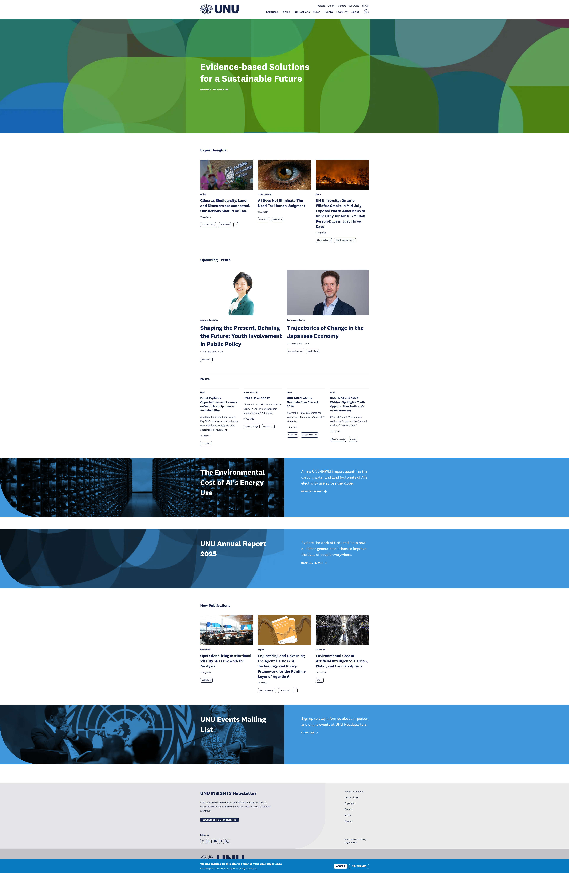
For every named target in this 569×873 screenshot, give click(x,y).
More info (252, 868)
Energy (353, 439)
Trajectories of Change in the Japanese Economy (325, 331)
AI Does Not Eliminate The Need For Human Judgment (281, 203)
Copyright (350, 803)
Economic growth (295, 351)
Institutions (225, 224)
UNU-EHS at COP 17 (257, 398)
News (316, 12)
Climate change (208, 224)
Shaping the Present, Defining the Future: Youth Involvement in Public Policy (241, 335)
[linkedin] (209, 841)
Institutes (271, 12)
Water (319, 680)
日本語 (365, 5)
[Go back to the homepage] (219, 13)
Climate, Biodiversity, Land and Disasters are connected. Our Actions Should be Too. (225, 205)
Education (263, 219)
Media (348, 815)
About (355, 12)
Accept (340, 866)
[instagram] (227, 841)
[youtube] (215, 841)
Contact (349, 821)
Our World (353, 5)
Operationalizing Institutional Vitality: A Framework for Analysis (225, 660)
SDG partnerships (309, 435)
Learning (341, 12)
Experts (332, 5)
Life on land (268, 426)
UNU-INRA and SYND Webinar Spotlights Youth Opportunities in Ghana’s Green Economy (347, 404)
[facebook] (221, 841)
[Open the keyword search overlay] (366, 11)
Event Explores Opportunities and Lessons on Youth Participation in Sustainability (218, 404)
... (236, 224)
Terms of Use (351, 797)
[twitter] (202, 841)
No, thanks (359, 866)
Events (328, 12)
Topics (285, 12)
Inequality (277, 219)
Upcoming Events (215, 260)
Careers (342, 5)
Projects (321, 5)
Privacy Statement (354, 791)
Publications (301, 12)
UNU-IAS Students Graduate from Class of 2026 (302, 402)
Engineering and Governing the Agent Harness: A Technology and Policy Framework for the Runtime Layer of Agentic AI (282, 666)
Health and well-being (344, 240)
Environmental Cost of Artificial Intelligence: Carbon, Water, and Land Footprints (342, 660)
